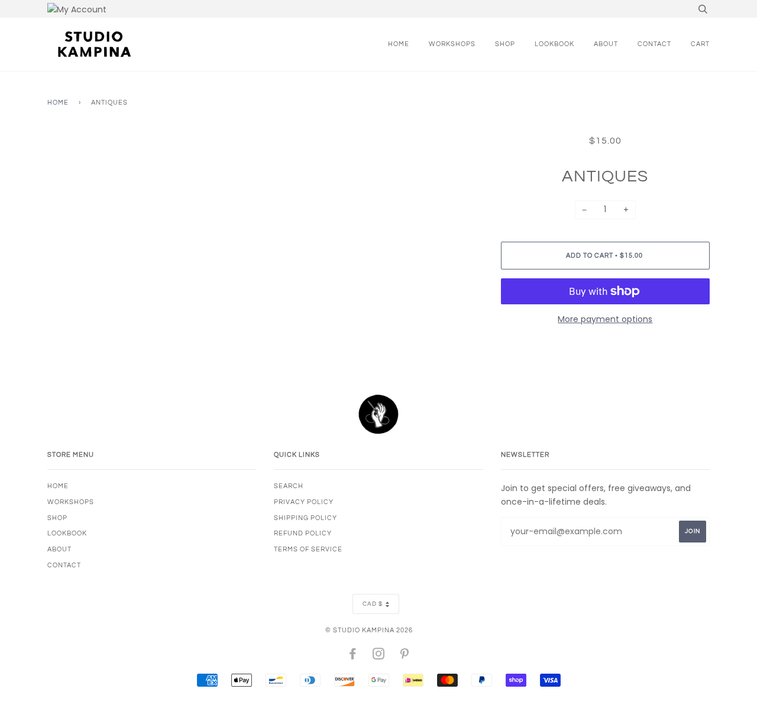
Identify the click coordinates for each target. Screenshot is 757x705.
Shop (505, 44)
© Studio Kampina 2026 (369, 630)
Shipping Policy (305, 518)
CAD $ (373, 604)
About (606, 44)
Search (288, 486)
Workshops (452, 44)
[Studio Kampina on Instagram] (379, 656)
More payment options (605, 319)
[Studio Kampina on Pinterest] (405, 656)
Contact (654, 44)
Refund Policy (303, 533)
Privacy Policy (304, 502)
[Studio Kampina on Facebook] (353, 656)
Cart (700, 44)
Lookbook (554, 44)
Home (398, 44)
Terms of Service (308, 549)
